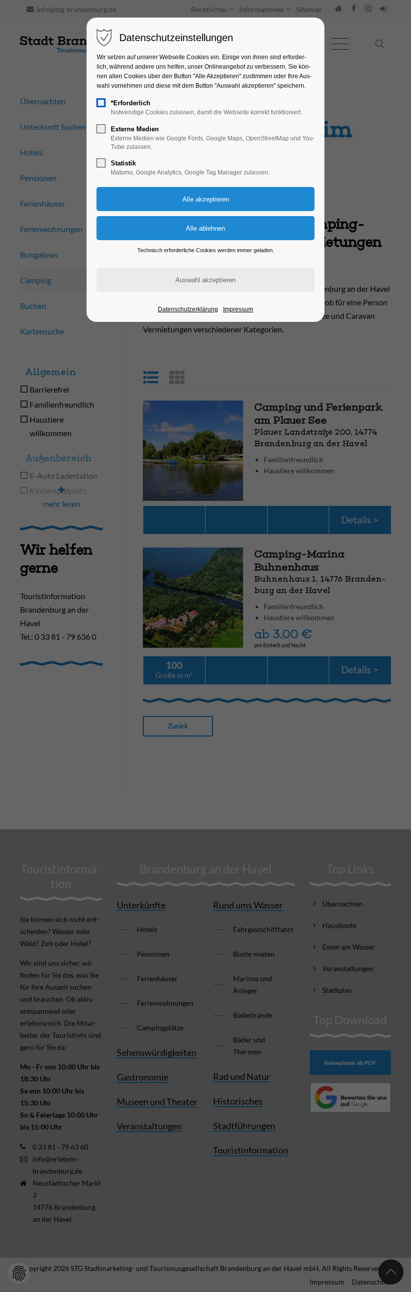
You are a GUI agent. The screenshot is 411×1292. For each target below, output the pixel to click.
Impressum (238, 309)
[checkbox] (101, 102)
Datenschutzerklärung (188, 309)
